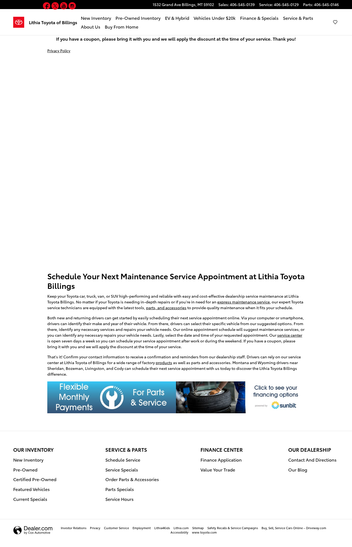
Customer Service (116, 528)
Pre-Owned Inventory (138, 18)
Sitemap (198, 528)
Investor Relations (73, 528)
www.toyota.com (204, 532)
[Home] (21, 22)
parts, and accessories (166, 307)
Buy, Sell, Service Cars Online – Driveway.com (294, 528)
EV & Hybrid (177, 18)
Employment (142, 528)
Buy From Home (121, 26)
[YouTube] (64, 6)
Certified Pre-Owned (34, 479)
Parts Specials (119, 489)
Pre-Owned (25, 469)
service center (289, 335)
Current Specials (30, 499)
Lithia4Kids (162, 528)
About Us (90, 26)
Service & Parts (298, 18)
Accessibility (179, 532)
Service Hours (119, 499)
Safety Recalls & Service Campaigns (232, 528)
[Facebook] (47, 6)
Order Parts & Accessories (132, 479)
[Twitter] (55, 6)
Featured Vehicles (31, 489)
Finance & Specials (259, 18)
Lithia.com (181, 528)
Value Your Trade (217, 469)
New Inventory (96, 18)
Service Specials (121, 469)
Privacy (95, 528)
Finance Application (221, 459)
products (164, 362)
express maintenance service (243, 302)
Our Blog (297, 469)
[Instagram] (72, 6)
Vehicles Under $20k (215, 18)
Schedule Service (122, 459)
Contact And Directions (312, 459)
